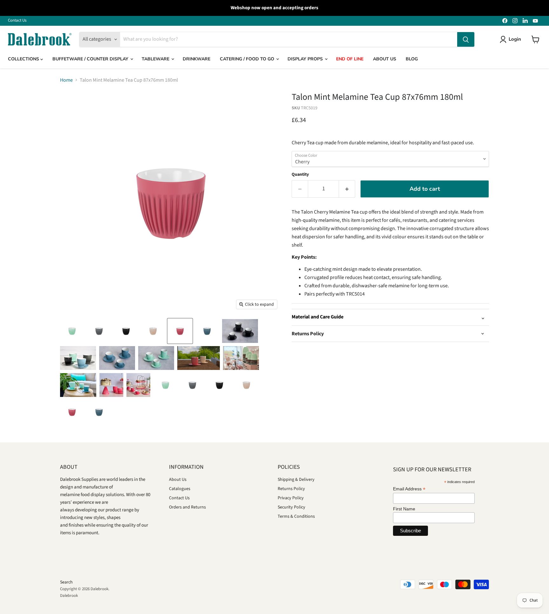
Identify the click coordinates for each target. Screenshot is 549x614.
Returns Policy (291, 489)
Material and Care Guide (317, 316)
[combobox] (288, 39)
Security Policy (291, 507)
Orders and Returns (187, 507)
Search (66, 582)
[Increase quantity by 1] (347, 189)
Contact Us (17, 20)
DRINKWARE (196, 59)
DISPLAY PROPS (306, 59)
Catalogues (179, 489)
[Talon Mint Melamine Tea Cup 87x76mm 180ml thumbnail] (72, 331)
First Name (404, 508)
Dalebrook (69, 595)
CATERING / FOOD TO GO (247, 59)
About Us (177, 479)
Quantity (300, 174)
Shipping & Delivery (296, 479)
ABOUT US (384, 59)
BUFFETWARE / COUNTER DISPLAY (91, 59)
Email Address (409, 489)
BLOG (412, 59)
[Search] (465, 39)
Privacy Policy (291, 498)
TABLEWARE (156, 59)
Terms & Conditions (296, 516)
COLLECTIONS (24, 59)
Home (66, 80)
